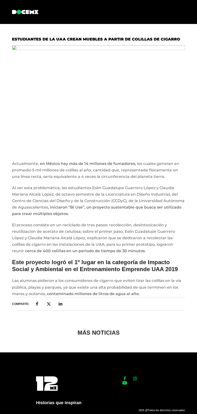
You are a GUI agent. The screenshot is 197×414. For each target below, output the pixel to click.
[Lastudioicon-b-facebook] (125, 378)
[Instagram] (135, 378)
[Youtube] (125, 383)
